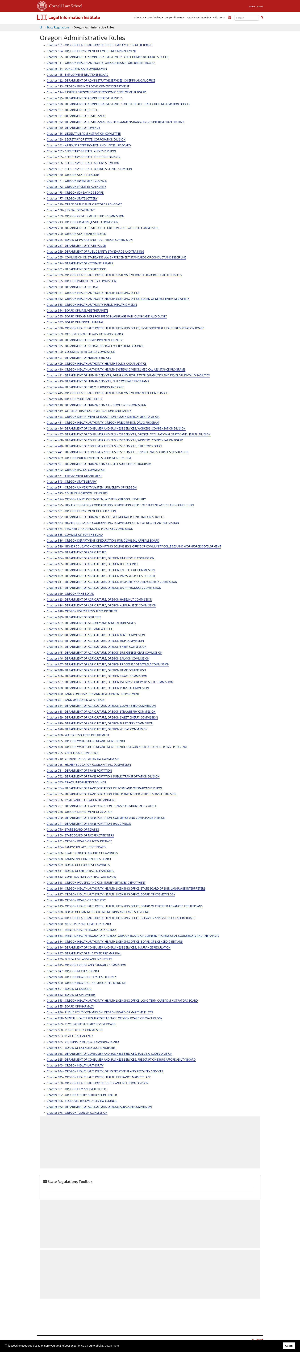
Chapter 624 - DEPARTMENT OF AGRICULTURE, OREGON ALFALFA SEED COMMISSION (101, 605)
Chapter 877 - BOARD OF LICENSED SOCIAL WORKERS (81, 1048)
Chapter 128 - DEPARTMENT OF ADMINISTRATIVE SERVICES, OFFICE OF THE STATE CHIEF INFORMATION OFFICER (118, 104)
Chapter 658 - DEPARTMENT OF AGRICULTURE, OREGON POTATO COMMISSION (98, 688)
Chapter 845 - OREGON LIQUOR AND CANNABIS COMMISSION (86, 965)
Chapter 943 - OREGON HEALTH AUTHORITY (75, 1065)
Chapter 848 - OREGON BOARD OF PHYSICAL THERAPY (82, 977)
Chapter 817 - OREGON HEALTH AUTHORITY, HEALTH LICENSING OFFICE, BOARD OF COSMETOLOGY (111, 894)
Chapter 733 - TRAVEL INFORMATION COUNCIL (76, 782)
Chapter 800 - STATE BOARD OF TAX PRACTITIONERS (80, 835)
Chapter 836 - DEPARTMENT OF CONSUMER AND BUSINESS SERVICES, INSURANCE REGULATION (108, 947)
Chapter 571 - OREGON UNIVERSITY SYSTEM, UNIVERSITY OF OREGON (92, 487)
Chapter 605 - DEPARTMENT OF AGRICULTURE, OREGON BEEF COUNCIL (93, 564)
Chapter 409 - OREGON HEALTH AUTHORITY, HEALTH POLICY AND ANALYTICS (97, 363)
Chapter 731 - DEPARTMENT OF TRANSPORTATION (79, 770)
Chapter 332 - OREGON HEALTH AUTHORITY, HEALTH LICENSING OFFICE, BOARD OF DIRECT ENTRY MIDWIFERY (118, 299)
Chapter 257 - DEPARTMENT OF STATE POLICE (76, 246)
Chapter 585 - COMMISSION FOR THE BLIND (75, 535)
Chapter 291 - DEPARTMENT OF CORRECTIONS (76, 269)
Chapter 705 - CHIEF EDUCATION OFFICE (72, 753)
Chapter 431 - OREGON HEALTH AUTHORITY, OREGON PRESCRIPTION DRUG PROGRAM (103, 422)
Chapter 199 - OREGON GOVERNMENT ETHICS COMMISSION (85, 216)
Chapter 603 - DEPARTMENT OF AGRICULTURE (76, 552)
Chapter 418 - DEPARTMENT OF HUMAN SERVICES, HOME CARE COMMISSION (96, 405)
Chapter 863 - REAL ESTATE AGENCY (70, 1036)
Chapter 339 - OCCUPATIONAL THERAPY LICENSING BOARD (85, 334)
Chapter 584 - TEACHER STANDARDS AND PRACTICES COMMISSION (90, 529)
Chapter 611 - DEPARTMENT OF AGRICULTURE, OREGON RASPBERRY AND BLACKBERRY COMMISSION (112, 582)
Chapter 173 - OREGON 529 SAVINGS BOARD (75, 192)
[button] (262, 17)
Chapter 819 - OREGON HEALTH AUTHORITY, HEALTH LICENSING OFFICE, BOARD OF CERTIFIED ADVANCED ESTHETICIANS (125, 906)
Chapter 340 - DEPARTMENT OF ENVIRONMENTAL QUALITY (84, 340)
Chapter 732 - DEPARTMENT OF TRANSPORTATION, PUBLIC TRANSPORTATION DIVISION (103, 776)
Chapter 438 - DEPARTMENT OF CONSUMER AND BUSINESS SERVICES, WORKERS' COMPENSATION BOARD (115, 440)
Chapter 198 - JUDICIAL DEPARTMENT (71, 210)
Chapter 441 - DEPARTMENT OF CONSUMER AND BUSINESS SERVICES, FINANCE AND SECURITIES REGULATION (118, 452)
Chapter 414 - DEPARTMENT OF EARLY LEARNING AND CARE (85, 387)
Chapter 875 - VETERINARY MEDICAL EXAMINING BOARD (83, 1042)
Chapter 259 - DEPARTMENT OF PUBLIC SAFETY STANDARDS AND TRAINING (95, 251)
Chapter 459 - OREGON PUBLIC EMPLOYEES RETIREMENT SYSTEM (89, 458)
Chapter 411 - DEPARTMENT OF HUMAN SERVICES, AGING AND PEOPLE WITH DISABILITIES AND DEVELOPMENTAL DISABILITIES (128, 375)
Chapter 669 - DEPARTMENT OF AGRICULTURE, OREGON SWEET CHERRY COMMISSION (102, 717)
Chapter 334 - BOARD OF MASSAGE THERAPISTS (77, 310)
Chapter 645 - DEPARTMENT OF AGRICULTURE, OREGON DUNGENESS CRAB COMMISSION (104, 652)
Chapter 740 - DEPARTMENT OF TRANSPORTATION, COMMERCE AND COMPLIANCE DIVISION (106, 818)
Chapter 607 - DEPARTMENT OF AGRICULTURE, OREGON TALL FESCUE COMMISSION (101, 570)
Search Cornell (256, 6)
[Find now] (262, 17)
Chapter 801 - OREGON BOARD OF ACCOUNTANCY (79, 841)
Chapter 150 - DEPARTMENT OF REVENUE (73, 128)
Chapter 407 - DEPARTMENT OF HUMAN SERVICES (79, 358)
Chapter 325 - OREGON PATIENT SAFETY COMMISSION (81, 281)
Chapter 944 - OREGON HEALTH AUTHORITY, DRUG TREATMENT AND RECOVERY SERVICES (105, 1071)
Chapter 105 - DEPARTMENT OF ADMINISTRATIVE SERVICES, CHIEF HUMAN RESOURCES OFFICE (107, 57)
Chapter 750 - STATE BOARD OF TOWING (73, 829)
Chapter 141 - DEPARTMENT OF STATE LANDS (76, 116)
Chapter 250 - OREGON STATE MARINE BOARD (76, 234)
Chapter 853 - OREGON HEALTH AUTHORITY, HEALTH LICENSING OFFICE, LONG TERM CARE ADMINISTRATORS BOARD (122, 1000)
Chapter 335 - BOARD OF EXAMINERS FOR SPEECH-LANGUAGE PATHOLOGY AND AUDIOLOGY (107, 316)
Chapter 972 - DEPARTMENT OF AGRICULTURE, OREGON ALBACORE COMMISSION (99, 1107)
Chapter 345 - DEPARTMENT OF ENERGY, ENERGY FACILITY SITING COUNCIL (95, 346)
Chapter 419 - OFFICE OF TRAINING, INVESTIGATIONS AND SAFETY (89, 411)
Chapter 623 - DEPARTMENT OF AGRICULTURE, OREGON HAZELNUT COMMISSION (99, 599)
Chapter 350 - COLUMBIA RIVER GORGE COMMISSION (81, 352)
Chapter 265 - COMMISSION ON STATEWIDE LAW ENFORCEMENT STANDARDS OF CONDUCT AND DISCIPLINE (116, 257)
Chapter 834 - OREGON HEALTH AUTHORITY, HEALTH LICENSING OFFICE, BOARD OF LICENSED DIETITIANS (115, 941)
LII (41, 27)
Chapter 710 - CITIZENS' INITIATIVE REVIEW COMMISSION (83, 759)
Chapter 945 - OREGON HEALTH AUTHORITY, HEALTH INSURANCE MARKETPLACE (99, 1077)
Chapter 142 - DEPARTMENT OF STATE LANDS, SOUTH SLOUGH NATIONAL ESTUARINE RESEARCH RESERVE (115, 122)
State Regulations (58, 27)
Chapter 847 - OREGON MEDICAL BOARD (73, 971)
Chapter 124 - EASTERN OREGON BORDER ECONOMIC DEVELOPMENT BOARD (96, 92)
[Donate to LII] (229, 17)
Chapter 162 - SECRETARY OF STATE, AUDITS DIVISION (81, 151)
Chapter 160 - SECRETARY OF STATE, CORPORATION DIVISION (86, 139)
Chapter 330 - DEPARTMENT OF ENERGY (72, 287)
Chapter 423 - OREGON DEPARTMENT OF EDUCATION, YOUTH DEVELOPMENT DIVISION (103, 417)
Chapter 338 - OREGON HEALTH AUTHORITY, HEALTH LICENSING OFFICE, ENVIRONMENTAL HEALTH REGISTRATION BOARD (126, 328)
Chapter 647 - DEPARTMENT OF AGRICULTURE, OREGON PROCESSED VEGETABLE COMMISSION (108, 664)
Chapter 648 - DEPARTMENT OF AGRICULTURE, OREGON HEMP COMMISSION (96, 670)
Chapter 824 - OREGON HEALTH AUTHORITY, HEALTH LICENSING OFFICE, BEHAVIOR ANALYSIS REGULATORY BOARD (121, 918)
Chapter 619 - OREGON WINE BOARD (70, 594)
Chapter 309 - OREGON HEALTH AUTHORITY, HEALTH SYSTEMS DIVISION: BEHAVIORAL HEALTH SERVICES (114, 275)
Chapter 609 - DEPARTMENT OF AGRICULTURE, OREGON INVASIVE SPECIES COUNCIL (101, 576)
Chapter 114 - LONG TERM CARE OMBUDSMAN (77, 69)
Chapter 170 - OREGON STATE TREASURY (73, 175)
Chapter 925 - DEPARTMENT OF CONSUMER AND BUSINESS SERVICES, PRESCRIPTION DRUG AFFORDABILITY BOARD (121, 1059)
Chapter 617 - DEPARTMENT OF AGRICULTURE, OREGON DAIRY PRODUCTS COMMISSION (104, 588)
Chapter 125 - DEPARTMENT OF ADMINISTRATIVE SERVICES (85, 98)
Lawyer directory (174, 17)
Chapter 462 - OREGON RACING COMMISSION (76, 470)
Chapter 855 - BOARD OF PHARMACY (70, 1006)
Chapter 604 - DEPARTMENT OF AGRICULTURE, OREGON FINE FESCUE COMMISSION (100, 558)
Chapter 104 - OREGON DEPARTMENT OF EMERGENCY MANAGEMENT (91, 51)
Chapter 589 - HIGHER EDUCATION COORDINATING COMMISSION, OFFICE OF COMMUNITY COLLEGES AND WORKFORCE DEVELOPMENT (134, 546)
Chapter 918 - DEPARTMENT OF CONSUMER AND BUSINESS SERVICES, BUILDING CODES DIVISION (109, 1054)
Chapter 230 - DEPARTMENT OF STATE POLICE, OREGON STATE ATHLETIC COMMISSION (103, 228)
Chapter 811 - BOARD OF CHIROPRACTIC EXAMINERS (80, 871)
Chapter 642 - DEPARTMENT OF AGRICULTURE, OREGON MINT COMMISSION (96, 635)
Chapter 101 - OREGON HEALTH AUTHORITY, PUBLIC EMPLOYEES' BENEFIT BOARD (99, 45)
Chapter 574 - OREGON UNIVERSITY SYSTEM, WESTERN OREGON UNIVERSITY (96, 499)
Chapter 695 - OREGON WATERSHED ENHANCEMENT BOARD (86, 741)
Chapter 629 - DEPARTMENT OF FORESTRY (74, 617)
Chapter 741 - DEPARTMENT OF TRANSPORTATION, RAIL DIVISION (89, 824)
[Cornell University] (42, 5)
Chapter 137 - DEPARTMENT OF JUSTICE (72, 110)
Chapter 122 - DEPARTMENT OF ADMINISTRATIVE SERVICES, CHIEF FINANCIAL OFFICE (101, 80)
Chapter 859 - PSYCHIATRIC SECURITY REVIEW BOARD (81, 1024)
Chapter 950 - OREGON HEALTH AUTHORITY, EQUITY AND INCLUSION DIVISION (97, 1083)
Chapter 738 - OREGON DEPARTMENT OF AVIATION (79, 812)
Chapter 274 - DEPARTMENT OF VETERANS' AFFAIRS (80, 263)
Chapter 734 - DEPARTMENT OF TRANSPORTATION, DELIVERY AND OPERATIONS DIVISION (104, 788)
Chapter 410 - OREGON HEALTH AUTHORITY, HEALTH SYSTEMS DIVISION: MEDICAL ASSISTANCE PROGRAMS (116, 369)
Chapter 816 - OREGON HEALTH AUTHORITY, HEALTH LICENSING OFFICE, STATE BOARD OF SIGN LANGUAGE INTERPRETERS (126, 888)
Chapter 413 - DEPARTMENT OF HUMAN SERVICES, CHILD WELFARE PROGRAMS (98, 381)
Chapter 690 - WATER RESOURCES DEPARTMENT (78, 735)
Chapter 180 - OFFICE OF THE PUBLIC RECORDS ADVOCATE (84, 204)
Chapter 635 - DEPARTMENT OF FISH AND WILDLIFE (80, 629)
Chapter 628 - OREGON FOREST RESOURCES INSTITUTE (82, 611)
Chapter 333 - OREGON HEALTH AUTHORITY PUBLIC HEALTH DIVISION (92, 305)
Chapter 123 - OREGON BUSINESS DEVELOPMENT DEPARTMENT (88, 86)
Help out (218, 17)
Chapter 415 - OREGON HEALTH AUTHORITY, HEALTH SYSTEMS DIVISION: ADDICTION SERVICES (108, 393)
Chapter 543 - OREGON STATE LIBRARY (72, 481)
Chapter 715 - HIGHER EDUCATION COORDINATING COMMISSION (89, 765)
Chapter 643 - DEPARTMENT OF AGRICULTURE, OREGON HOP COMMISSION (95, 641)
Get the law (154, 17)
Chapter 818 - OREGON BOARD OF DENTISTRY (76, 900)
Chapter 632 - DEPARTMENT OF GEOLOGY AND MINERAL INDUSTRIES (91, 623)
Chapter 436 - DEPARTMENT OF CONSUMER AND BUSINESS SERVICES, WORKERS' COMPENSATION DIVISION (116, 428)
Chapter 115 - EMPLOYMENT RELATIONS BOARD (78, 74)
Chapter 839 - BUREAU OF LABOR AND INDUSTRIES (79, 959)
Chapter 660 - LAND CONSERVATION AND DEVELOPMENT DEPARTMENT (93, 694)
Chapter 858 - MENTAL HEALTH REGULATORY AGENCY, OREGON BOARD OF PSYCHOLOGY (104, 1018)
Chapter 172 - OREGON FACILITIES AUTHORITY (76, 187)
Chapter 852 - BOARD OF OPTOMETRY (71, 995)
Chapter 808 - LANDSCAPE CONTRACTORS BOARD (79, 859)
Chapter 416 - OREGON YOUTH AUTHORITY (74, 399)
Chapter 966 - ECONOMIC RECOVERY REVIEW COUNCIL (82, 1101)
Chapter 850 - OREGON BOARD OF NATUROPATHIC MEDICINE (86, 983)
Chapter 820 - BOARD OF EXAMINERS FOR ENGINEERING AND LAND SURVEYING (98, 912)
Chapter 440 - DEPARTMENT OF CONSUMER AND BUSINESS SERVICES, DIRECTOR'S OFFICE (104, 446)
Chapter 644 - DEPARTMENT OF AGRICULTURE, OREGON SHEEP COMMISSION (97, 647)
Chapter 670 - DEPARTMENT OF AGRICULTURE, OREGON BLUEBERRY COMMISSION (100, 723)
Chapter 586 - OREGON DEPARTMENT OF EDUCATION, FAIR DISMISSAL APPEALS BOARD (103, 540)
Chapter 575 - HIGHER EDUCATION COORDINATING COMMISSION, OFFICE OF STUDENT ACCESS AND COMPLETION (120, 505)
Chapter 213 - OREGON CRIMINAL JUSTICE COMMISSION (82, 222)
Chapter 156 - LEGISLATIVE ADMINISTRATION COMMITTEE (84, 133)
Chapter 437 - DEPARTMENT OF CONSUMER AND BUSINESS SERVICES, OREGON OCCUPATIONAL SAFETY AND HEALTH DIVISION (129, 434)
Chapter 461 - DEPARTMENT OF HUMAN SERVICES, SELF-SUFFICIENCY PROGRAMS (99, 464)
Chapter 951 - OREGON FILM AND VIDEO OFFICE (77, 1089)
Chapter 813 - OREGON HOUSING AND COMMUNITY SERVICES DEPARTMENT (96, 883)
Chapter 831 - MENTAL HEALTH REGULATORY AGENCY (81, 930)
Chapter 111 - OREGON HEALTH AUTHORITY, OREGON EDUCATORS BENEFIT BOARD (101, 63)
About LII (139, 17)
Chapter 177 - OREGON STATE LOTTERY (72, 198)
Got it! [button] (289, 1345)
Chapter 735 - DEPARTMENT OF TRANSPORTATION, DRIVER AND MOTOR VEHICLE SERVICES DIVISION (112, 794)
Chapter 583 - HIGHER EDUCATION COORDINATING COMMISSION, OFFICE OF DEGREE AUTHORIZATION (113, 523)
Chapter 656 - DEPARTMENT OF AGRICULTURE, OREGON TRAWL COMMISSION (97, 676)
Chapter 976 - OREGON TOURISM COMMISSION (77, 1113)
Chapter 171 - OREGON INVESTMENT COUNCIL (77, 181)
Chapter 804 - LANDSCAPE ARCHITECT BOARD (76, 847)
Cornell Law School (64, 5)
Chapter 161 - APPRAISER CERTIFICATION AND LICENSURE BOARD (89, 145)
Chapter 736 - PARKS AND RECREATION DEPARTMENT (81, 800)
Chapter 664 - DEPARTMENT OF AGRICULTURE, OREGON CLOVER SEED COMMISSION (101, 706)
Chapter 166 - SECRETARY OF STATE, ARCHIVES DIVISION (83, 163)
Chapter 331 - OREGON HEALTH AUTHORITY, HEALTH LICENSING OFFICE (93, 293)
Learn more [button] (112, 1345)
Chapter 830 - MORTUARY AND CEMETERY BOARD (79, 924)
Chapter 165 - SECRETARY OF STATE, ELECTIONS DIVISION (83, 157)
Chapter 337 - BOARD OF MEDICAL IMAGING (75, 322)
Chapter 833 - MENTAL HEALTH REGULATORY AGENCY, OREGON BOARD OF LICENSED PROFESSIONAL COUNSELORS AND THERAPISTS (133, 936)
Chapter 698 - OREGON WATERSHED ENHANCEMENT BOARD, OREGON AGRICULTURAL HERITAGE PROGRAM (117, 747)
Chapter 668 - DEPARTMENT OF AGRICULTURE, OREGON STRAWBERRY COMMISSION (101, 711)
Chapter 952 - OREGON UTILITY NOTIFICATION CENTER (82, 1095)
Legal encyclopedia (198, 17)
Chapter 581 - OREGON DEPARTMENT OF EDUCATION (81, 511)
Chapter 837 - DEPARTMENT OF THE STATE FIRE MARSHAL (84, 953)
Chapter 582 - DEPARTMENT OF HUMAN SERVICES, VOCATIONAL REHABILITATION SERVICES (105, 517)
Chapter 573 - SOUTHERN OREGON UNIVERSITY (77, 493)
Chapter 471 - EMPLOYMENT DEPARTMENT (74, 476)
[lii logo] (76, 17)
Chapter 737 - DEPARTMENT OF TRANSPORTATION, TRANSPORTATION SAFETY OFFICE (102, 806)
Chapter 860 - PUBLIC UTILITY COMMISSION (75, 1030)
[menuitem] (139, 17)
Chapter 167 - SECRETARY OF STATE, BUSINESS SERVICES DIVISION (89, 169)
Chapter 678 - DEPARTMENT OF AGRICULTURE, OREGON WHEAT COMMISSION (97, 729)
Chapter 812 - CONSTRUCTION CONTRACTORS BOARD (81, 877)
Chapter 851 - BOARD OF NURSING (69, 989)
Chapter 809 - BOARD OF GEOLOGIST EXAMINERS (78, 865)
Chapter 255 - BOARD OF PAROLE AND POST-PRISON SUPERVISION (90, 240)
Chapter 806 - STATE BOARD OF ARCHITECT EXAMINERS (82, 853)
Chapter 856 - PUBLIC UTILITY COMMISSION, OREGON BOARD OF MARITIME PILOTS (100, 1012)
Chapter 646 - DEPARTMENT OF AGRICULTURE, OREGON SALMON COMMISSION (98, 658)
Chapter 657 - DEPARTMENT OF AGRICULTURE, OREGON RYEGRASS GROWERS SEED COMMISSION (110, 682)
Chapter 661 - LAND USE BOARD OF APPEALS (76, 700)
